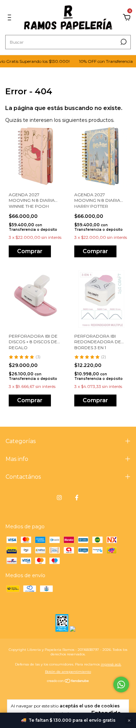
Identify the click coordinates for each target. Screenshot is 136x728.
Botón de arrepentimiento (68, 671)
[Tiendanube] (68, 681)
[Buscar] (123, 42)
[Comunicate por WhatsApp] (121, 684)
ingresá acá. (111, 664)
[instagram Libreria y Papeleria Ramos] (59, 497)
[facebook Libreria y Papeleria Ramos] (77, 497)
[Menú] (10, 18)
